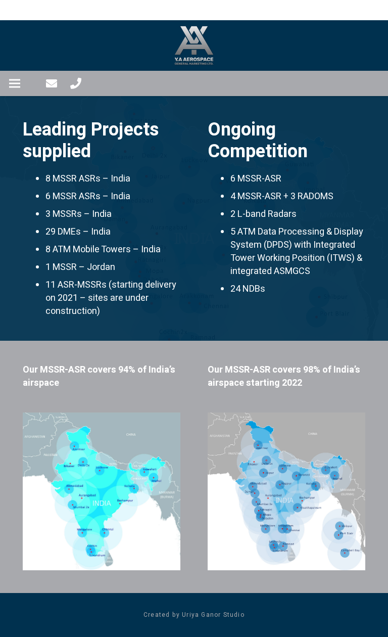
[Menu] (15, 83)
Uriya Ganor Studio (213, 614)
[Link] (194, 45)
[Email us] (51, 83)
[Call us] (76, 83)
